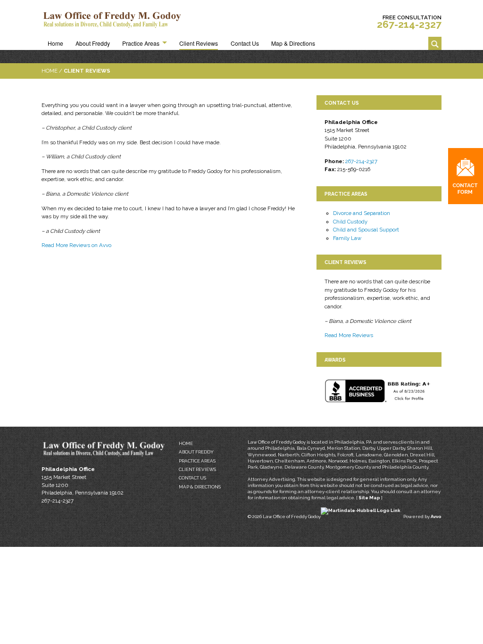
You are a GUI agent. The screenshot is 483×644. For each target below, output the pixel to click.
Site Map (369, 497)
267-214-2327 (409, 24)
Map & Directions (293, 43)
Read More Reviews (349, 335)
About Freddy (92, 43)
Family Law (347, 238)
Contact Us (245, 43)
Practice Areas (140, 43)
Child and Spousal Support (366, 229)
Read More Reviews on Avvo (76, 245)
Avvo (436, 516)
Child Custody (350, 221)
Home (55, 43)
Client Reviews (198, 43)
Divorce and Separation (361, 213)
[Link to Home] (112, 20)
